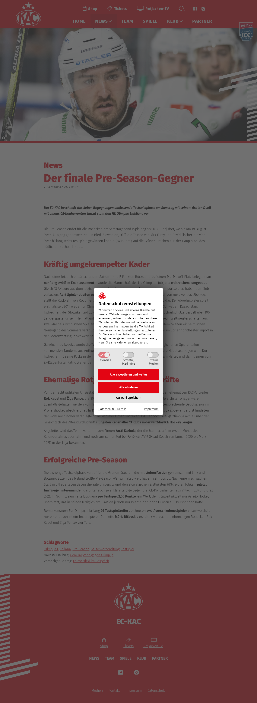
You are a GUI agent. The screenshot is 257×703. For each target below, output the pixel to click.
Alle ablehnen (128, 387)
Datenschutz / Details (112, 409)
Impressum (151, 409)
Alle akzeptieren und (128, 374)
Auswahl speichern (128, 397)
